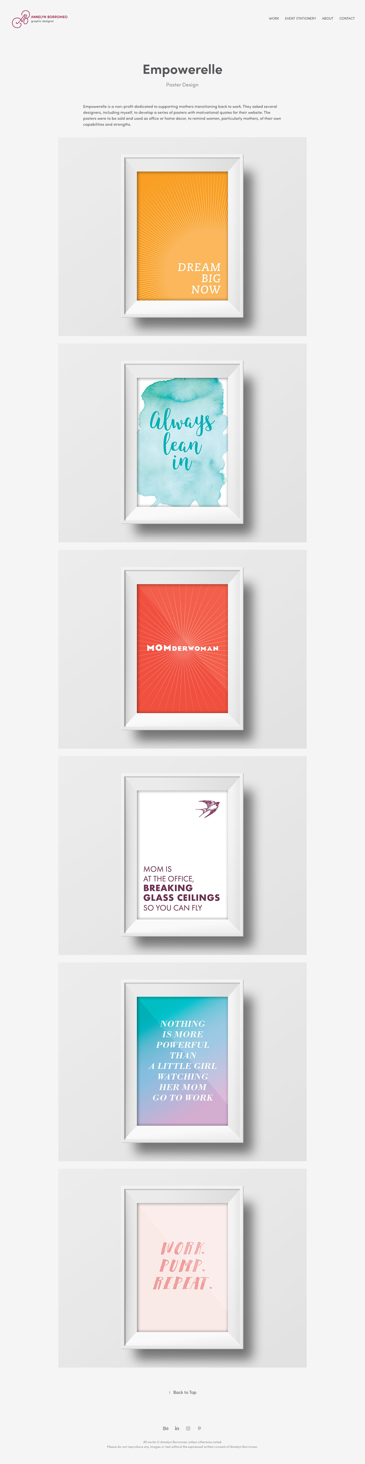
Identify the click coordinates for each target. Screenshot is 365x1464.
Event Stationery (300, 18)
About (327, 18)
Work (274, 18)
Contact (347, 18)
